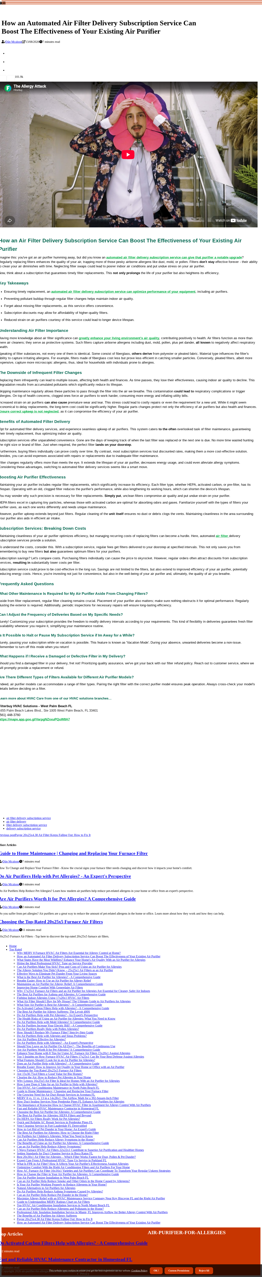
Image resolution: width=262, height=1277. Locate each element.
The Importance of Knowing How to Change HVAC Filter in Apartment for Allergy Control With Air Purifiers (84, 1105)
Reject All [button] (204, 1270)
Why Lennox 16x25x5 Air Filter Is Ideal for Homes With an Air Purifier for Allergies (68, 1080)
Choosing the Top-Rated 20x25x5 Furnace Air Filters (49, 1070)
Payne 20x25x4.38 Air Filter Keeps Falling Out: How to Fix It (54, 1219)
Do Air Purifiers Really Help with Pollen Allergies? (48, 1029)
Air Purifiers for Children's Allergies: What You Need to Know (55, 1136)
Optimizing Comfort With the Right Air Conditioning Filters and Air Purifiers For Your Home (73, 1167)
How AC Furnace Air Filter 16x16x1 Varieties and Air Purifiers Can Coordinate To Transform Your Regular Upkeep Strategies (94, 1170)
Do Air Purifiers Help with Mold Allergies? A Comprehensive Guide (58, 1022)
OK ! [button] (156, 1270)
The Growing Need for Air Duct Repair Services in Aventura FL (56, 1094)
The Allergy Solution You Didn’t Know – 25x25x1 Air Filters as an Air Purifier (65, 970)
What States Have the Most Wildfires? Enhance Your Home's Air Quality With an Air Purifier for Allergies (81, 959)
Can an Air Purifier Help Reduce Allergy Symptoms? (49, 1146)
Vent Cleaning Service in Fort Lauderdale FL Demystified (52, 1125)
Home (13, 946)
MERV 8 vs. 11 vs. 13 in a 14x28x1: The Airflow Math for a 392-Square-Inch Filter (68, 1098)
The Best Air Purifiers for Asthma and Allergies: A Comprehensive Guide (61, 994)
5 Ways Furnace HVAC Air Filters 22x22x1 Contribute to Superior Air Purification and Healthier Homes (80, 1150)
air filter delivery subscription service (28, 818)
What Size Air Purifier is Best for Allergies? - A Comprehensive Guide (59, 1004)
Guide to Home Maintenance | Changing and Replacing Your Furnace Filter (62, 1091)
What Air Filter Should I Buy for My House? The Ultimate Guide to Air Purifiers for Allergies (74, 1001)
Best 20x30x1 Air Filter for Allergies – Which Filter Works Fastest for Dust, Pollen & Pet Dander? (76, 1156)
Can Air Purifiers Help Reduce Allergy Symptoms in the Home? (56, 1139)
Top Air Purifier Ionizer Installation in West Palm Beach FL (53, 1177)
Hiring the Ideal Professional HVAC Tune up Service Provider (54, 963)
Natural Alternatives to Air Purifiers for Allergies (46, 1188)
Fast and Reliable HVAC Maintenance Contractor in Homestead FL (58, 1108)
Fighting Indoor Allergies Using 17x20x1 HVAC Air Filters (53, 997)
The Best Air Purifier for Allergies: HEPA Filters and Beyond (54, 1115)
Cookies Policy (139, 1270)
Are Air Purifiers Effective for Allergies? (41, 1039)
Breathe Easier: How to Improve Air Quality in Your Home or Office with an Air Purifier (70, 1067)
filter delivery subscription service (26, 825)
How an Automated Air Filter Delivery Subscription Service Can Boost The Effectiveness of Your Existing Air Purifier (88, 956)
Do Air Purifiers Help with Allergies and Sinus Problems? (52, 1036)
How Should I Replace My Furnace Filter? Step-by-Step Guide (55, 1032)
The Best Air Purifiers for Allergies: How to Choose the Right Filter (58, 1132)
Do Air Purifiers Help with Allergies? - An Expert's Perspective (55, 1042)
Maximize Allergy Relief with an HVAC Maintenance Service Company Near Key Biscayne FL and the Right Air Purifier (91, 1198)
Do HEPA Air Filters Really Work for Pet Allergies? (48, 1118)
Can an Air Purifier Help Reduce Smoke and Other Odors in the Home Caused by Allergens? (73, 1181)
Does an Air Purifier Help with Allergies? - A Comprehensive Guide (58, 1063)
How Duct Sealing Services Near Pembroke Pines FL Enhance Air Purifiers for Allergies (70, 1101)
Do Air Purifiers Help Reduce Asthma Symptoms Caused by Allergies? (60, 1191)
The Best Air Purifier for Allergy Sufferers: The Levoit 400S (53, 1011)
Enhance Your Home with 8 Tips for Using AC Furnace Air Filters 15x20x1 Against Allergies (73, 1053)
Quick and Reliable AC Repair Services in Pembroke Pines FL (55, 1122)
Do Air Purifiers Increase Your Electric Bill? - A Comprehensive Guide (59, 1025)
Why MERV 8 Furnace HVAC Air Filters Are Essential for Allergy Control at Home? (69, 953)
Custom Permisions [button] (178, 1270)
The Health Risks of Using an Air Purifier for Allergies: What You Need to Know (66, 1018)
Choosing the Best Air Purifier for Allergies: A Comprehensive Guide (59, 1112)
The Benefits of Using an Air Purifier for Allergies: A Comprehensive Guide (63, 1143)
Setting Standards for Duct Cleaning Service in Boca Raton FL (55, 1153)
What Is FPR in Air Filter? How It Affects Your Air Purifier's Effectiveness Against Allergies (73, 1163)
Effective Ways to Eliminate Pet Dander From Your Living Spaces (57, 973)
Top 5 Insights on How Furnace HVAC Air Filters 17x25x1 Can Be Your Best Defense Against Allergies (80, 1056)
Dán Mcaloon (13, 41)
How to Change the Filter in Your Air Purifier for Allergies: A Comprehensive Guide (68, 1174)
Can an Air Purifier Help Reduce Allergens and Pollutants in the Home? (60, 1208)
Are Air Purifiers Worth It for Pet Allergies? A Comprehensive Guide (58, 1049)
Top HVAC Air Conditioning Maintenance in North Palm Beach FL (58, 1087)
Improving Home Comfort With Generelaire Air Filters (50, 987)
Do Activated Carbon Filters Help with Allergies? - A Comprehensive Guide (63, 1008)
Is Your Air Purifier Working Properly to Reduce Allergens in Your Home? (62, 1184)
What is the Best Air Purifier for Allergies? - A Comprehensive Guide (59, 977)
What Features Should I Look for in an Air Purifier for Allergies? (56, 1060)
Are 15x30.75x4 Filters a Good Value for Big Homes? (50, 1074)
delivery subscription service (23, 828)
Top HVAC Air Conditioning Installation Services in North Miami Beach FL (63, 1205)
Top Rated (15, 949)
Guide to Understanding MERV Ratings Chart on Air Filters (53, 1201)
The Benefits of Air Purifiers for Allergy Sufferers (47, 1215)
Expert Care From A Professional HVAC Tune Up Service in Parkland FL (62, 1160)
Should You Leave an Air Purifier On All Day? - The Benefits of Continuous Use (66, 1046)
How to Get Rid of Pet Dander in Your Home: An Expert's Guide (56, 1129)
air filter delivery (16, 821)
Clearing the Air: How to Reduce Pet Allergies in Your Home (54, 1077)
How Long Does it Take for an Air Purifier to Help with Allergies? (57, 1084)
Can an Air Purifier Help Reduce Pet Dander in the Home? (52, 1195)
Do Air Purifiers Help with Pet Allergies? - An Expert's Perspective (57, 1015)
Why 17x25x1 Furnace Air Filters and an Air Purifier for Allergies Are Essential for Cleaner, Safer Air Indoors (83, 991)
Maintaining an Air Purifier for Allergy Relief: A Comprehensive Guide (60, 984)
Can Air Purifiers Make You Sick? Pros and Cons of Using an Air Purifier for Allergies (69, 966)
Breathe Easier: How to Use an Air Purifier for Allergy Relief (54, 980)
